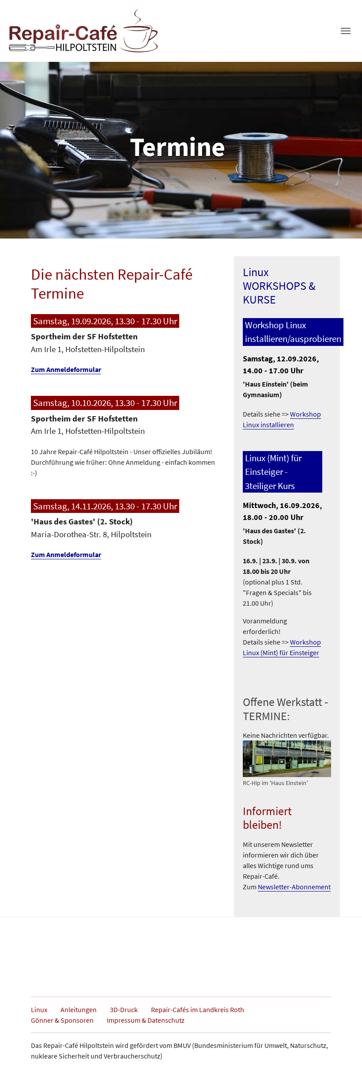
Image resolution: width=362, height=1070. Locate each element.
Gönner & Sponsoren (62, 1020)
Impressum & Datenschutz (146, 1020)
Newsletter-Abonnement (294, 886)
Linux (39, 1009)
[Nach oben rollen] (342, 1050)
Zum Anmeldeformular (66, 369)
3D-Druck (124, 1009)
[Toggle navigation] (345, 30)
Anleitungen (78, 1009)
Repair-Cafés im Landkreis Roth (197, 1009)
